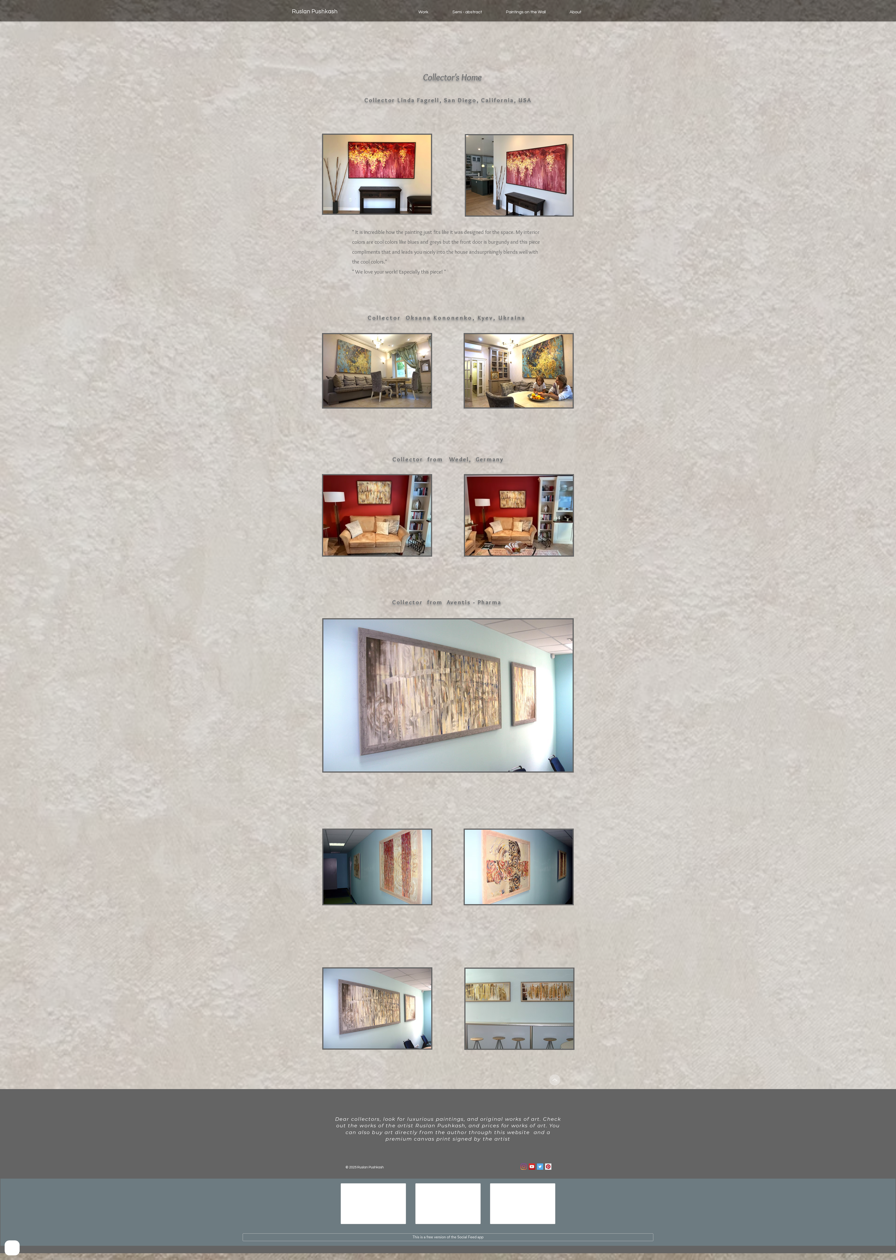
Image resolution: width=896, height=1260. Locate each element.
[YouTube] (532, 1166)
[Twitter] (540, 1166)
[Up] (554, 1079)
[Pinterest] (548, 1166)
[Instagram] (524, 1166)
